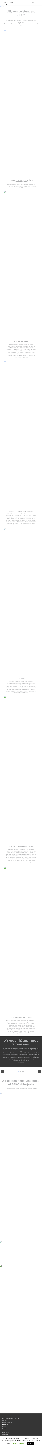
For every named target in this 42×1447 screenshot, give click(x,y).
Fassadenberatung (21, 342)
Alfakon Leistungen (7, 1422)
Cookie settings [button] (18, 1444)
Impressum (5, 1434)
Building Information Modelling (21, 511)
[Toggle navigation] (16, 2)
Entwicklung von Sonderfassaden (21, 847)
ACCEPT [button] (30, 1444)
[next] (39, 1071)
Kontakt (4, 1428)
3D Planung (21, 679)
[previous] (2, 1071)
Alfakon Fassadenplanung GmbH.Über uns (10, 1419)
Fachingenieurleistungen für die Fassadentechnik (21, 181)
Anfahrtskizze (5, 1432)
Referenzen (5, 1424)
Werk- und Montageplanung (21, 1017)
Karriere (4, 1426)
